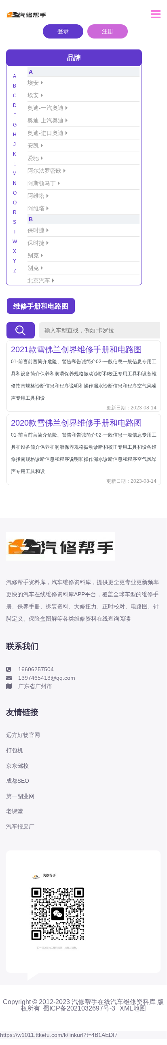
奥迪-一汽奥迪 (45, 108)
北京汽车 (38, 280)
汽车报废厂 (20, 826)
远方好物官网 (23, 735)
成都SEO (17, 780)
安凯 (33, 145)
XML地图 (133, 1008)
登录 (63, 31)
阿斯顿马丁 (41, 183)
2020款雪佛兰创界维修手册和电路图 (76, 422)
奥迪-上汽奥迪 (45, 120)
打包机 (14, 750)
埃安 (33, 82)
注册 (107, 31)
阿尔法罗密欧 (44, 170)
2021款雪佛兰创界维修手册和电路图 (76, 349)
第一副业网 (20, 796)
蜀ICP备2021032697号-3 (79, 1008)
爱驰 (33, 158)
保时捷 (35, 230)
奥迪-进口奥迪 (45, 133)
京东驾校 (17, 765)
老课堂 (14, 811)
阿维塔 (35, 196)
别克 (33, 255)
